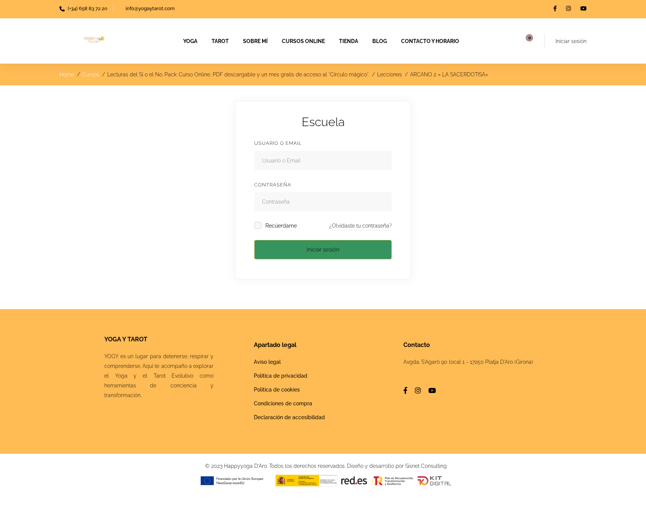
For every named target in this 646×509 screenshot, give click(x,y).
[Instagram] (418, 390)
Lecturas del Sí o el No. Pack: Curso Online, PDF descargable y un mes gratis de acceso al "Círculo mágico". (238, 74)
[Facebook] (405, 390)
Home (66, 74)
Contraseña (272, 185)
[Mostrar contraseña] (384, 201)
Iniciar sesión (323, 249)
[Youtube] (432, 390)
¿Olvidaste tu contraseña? (360, 226)
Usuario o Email (278, 143)
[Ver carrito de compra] (527, 41)
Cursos (90, 74)
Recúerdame (280, 226)
